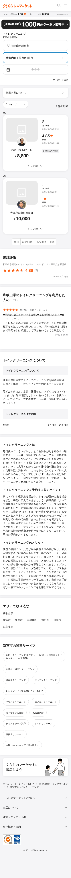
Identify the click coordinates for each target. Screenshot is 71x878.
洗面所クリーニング (16, 679)
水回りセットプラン (19, 527)
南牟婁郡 (32, 620)
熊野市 (19, 620)
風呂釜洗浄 (38, 712)
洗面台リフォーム (14, 734)
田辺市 (57, 620)
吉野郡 (45, 620)
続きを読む (61, 335)
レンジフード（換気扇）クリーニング (24, 690)
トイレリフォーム (43, 723)
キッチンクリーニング (46, 679)
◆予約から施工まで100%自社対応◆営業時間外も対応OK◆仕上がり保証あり (35, 314)
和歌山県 (8, 613)
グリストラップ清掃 (16, 723)
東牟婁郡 (8, 626)
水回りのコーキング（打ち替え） (22, 745)
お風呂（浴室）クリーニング (20, 668)
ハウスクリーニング (16, 701)
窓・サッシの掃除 (14, 712)
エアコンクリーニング (46, 701)
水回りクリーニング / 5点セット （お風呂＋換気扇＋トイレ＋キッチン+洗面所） (34, 656)
